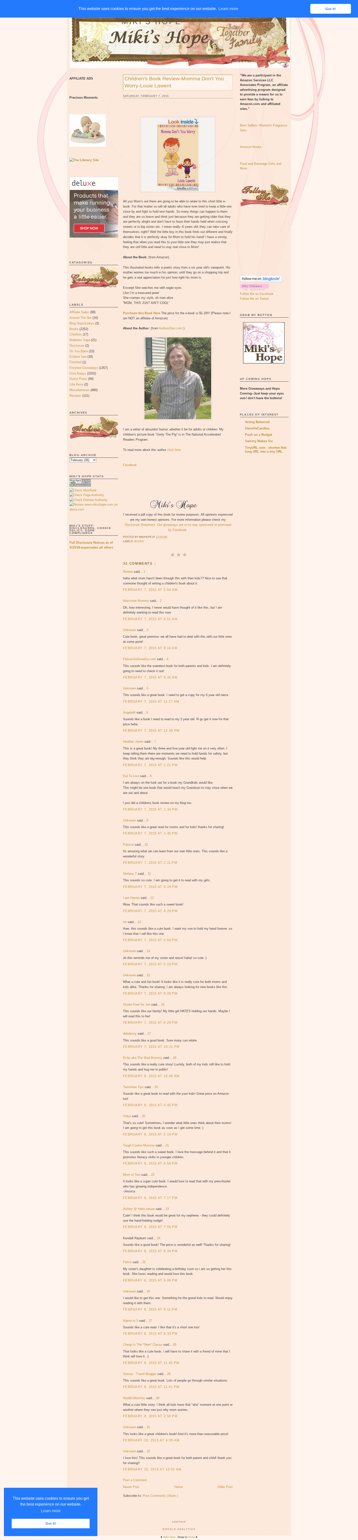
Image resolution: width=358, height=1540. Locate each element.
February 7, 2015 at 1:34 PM (150, 809)
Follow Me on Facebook (256, 294)
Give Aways (77, 373)
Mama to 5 (131, 1320)
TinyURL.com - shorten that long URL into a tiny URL (265, 449)
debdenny (130, 1033)
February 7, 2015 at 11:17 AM (151, 701)
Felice (127, 1262)
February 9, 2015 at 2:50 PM (150, 1416)
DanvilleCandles (257, 428)
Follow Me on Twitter (254, 299)
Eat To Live (131, 776)
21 (167, 1145)
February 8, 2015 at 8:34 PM (150, 1251)
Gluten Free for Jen (137, 1004)
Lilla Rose (76, 384)
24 (158, 1238)
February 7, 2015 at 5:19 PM (150, 964)
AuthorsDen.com (170, 328)
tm (125, 922)
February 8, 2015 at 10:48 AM (151, 1076)
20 (143, 1116)
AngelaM (129, 712)
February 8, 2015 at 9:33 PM (150, 1333)
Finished (75, 362)
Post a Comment (135, 1480)
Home (178, 1487)
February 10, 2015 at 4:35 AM (151, 1440)
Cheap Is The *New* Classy (143, 1344)
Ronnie (128, 571)
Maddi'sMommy (134, 1398)
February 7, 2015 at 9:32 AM (150, 677)
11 (149, 873)
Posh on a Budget (258, 435)
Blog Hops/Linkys (81, 323)
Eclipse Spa (77, 356)
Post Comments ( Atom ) (160, 1496)
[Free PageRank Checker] (80, 485)
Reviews (75, 395)
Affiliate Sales (79, 312)
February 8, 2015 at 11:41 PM (151, 1387)
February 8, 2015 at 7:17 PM (150, 1198)
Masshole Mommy (136, 601)
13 (139, 922)
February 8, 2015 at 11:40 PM (151, 1363)
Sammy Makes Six (259, 441)
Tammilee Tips (134, 1087)
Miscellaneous (79, 390)
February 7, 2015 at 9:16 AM (150, 648)
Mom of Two (132, 1174)
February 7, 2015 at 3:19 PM (150, 887)
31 (148, 1427)
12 (152, 898)
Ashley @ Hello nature (139, 1209)
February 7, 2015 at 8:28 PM (150, 993)
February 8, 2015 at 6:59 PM (150, 1163)
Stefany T (130, 873)
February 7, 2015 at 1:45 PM (150, 833)
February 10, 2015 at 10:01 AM (152, 1469)
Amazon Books (251, 147)
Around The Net (80, 318)
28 (174, 1344)
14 (148, 951)
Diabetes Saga (79, 340)
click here (174, 450)
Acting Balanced (257, 422)
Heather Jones (133, 741)
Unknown (130, 630)
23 (167, 1209)
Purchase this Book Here (141, 313)
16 (162, 1004)
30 (157, 1398)
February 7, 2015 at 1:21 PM (150, 765)
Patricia (129, 844)
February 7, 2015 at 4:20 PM (150, 911)
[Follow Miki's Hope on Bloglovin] (261, 281)
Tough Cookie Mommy (139, 1145)
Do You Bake (78, 351)
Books (73, 329)
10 (146, 844)
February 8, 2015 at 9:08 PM (150, 1280)
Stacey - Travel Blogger (140, 1374)
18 (174, 1058)
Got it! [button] (51, 1523)
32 (148, 1451)
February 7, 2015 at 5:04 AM (150, 590)
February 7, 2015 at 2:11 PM (150, 862)
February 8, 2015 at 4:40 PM (150, 1105)
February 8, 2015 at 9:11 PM (150, 1309)
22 (152, 1174)
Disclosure (76, 345)
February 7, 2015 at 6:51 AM (150, 619)
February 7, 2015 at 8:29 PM (150, 1022)
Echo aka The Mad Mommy (143, 1058)
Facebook (130, 465)
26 (148, 1291)
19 (156, 1087)
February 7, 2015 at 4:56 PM (150, 940)
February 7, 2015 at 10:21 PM (151, 1047)
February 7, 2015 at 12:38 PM (151, 730)
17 (149, 1033)
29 (168, 1374)
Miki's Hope (152, 22)
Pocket (192, 1537)
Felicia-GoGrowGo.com (140, 659)
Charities (75, 334)
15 (148, 975)
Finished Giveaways (83, 368)
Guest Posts (78, 379)
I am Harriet (132, 898)
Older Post (225, 1487)
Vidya (127, 1116)
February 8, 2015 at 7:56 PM (150, 1227)
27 (150, 1320)
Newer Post (131, 1487)
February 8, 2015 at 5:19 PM (150, 1134)
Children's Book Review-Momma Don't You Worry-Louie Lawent (174, 82)
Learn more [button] (51, 1511)
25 (144, 1262)
